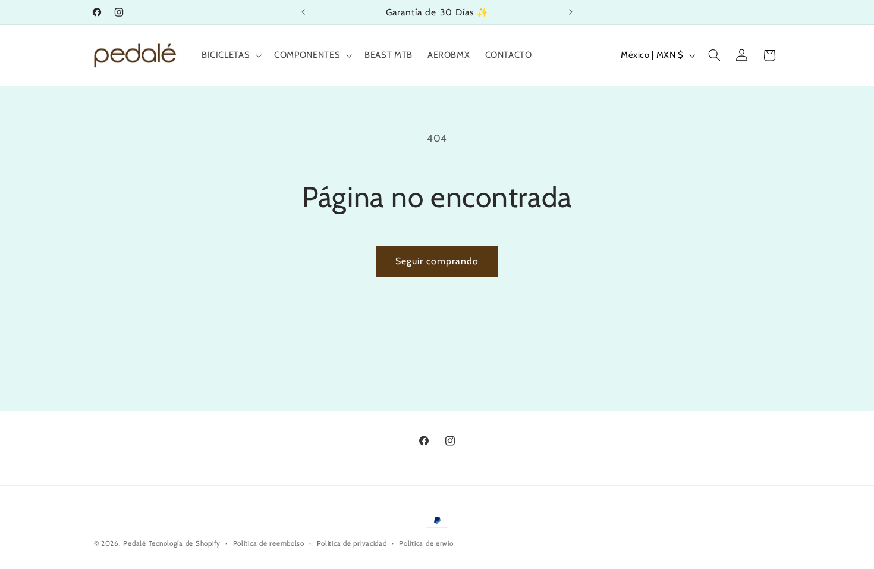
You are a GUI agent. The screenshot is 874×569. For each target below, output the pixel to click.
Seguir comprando (437, 261)
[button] (230, 55)
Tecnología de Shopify (185, 543)
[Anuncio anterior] (303, 12)
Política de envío (426, 543)
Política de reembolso (268, 543)
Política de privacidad (352, 543)
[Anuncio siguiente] (571, 12)
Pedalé (134, 543)
